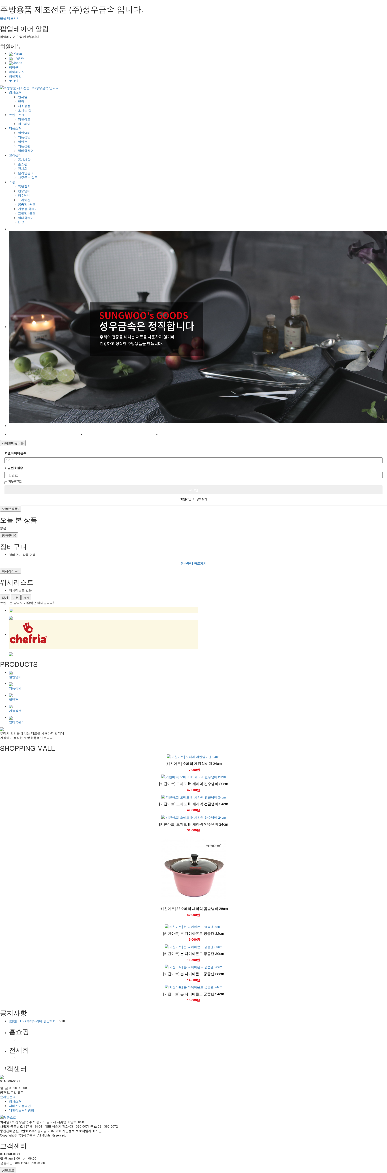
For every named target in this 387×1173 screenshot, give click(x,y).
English (18, 58)
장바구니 (15, 67)
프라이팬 (24, 199)
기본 (16, 597)
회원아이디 (15, 453)
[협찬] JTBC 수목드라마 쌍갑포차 (32, 1021)
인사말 (22, 96)
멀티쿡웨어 (26, 150)
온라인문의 (26, 173)
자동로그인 (15, 481)
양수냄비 (24, 195)
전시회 (22, 168)
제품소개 (15, 128)
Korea (17, 53)
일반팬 (22, 141)
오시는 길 (24, 110)
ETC (21, 222)
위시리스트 (10, 571)
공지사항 (24, 159)
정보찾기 (201, 499)
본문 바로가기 (10, 18)
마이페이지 (17, 71)
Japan (17, 62)
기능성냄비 (26, 137)
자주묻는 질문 (28, 177)
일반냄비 (24, 132)
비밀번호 (13, 467)
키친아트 (24, 119)
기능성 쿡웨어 (28, 208)
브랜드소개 (17, 114)
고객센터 (15, 155)
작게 (5, 597)
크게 (26, 597)
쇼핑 (12, 182)
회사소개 (15, 92)
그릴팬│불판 (27, 213)
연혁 (21, 101)
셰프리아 (24, 123)
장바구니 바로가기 (193, 563)
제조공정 (24, 105)
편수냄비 (24, 190)
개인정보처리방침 (21, 1110)
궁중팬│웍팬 (27, 204)
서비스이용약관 (20, 1105)
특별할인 (24, 186)
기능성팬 (24, 146)
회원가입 (15, 76)
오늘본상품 (10, 508)
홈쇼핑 (22, 164)
